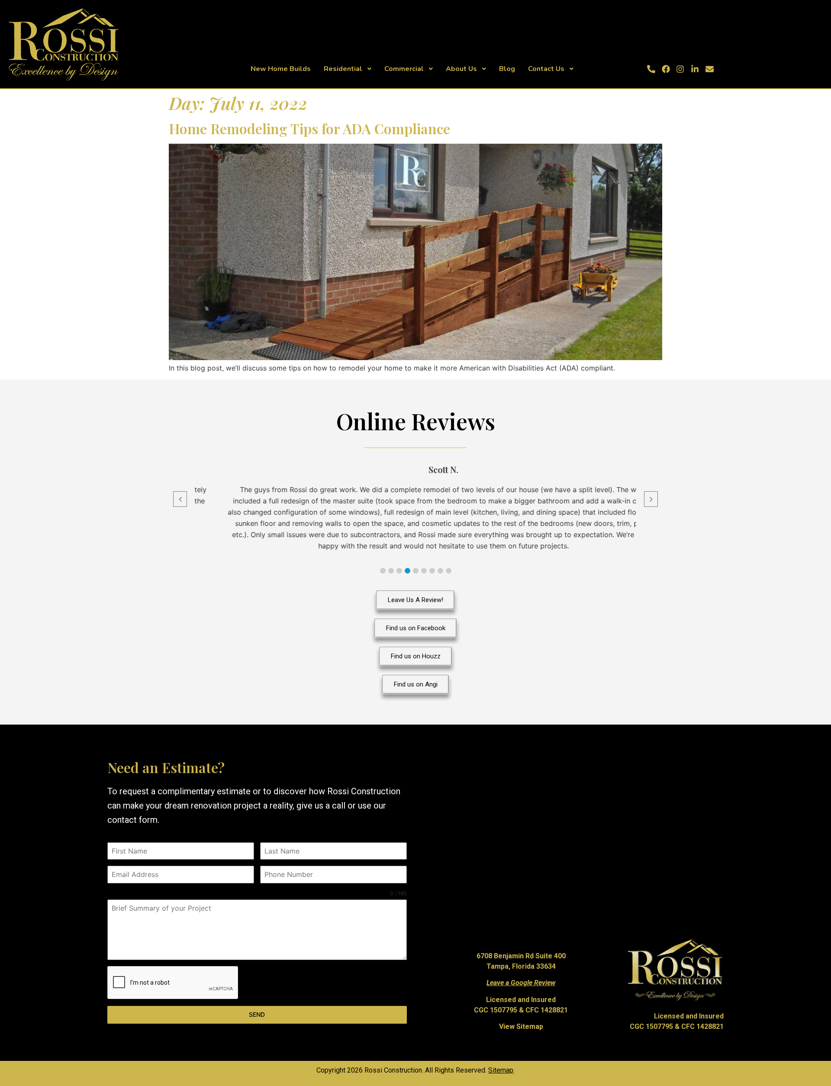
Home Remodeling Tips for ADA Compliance (309, 128)
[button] (383, 571)
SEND (257, 1014)
